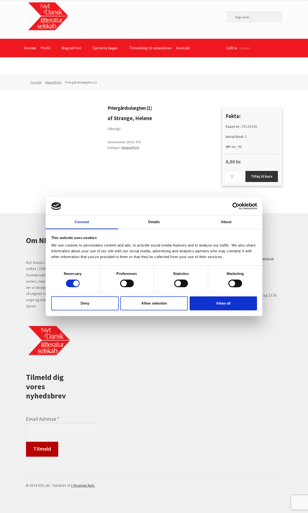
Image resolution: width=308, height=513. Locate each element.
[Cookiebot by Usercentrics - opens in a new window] (236, 206)
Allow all (223, 303)
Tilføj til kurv (261, 176)
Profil (45, 47)
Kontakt (183, 47)
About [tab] (226, 222)
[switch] (127, 283)
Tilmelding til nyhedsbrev (150, 47)
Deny (85, 303)
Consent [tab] (82, 222)
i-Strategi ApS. (83, 485)
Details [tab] (154, 222)
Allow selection (154, 303)
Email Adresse (42, 419)
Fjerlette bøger (105, 47)
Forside (30, 47)
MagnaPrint (71, 47)
